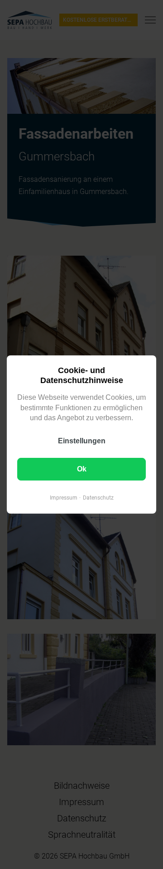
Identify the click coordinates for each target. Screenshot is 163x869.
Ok (81, 469)
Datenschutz (98, 498)
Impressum (63, 498)
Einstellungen (81, 441)
